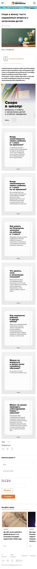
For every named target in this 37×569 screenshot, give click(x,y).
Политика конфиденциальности (12, 565)
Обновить (7, 490)
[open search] (34, 3)
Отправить (8, 496)
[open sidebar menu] (3, 3)
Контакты (25, 555)
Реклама (32, 555)
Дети (9, 442)
